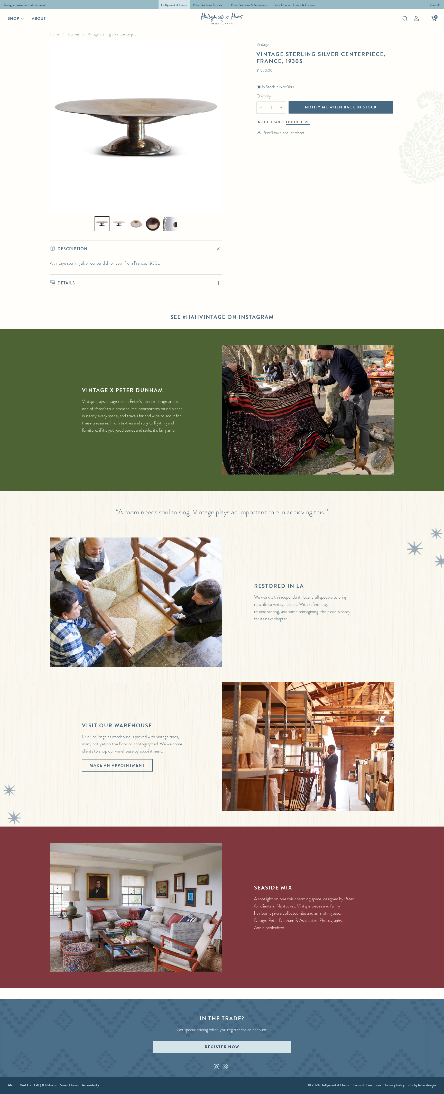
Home (54, 34)
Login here (298, 122)
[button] (102, 223)
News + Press (69, 1085)
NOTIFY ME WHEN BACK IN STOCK (341, 107)
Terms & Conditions (367, 1085)
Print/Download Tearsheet (283, 133)
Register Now (222, 1047)
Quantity (263, 96)
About (39, 18)
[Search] (405, 18)
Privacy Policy (394, 1085)
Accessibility (90, 1085)
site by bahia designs (422, 1085)
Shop (13, 18)
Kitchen (73, 34)
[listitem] (23, 4)
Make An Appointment (117, 765)
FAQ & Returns (45, 1085)
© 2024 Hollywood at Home (328, 1085)
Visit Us (25, 1085)
